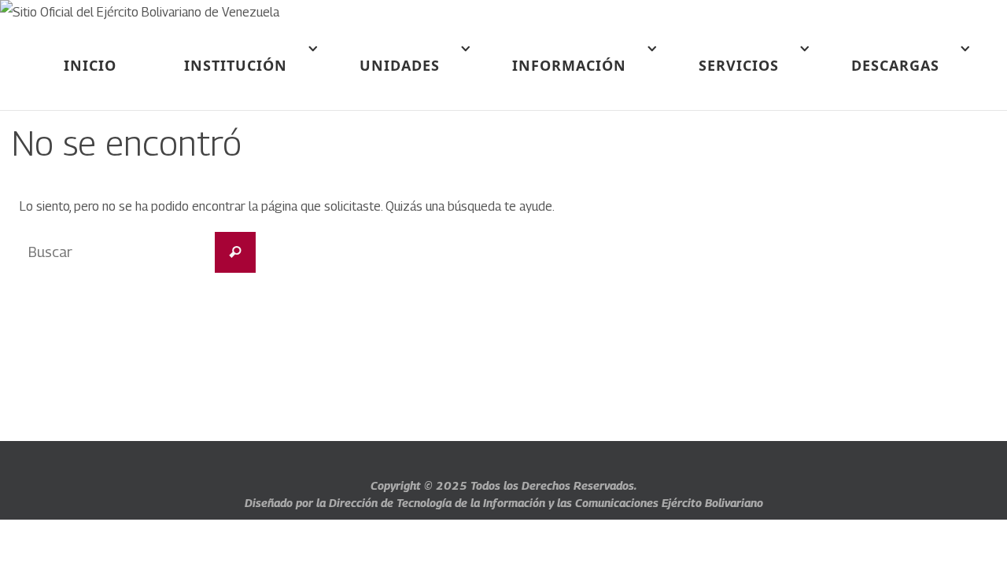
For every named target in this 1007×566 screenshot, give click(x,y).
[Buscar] (235, 252)
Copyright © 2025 (420, 485)
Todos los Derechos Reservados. (553, 485)
